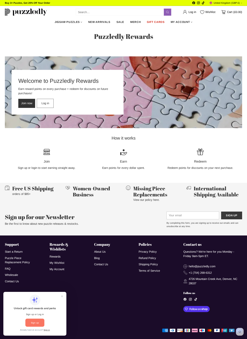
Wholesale (11, 275)
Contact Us (12, 281)
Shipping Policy (148, 264)
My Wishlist (57, 262)
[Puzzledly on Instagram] (198, 3)
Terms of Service (149, 270)
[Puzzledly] (26, 12)
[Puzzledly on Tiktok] (203, 3)
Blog (97, 258)
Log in (45, 103)
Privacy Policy (148, 251)
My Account (57, 269)
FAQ (7, 268)
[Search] (167, 12)
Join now (26, 103)
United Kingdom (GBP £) (227, 3)
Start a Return (14, 251)
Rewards (55, 256)
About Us (100, 251)
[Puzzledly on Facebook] (193, 3)
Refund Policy (147, 258)
